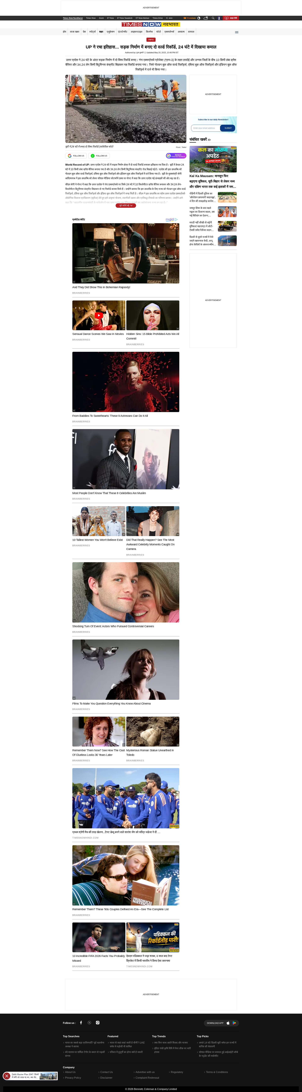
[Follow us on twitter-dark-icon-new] (89, 1023)
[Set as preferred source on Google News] (176, 155)
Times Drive (158, 18)
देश (84, 31)
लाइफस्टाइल (136, 31)
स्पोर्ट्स (92, 31)
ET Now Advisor (142, 18)
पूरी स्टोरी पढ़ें (124, 205)
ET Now (110, 18)
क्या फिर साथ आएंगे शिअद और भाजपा (171, 1042)
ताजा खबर (74, 31)
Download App (215, 1023)
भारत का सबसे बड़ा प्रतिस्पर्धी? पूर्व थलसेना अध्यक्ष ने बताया (84, 1044)
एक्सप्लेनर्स (169, 31)
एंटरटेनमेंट (122, 31)
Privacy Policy (73, 1077)
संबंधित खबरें (198, 139)
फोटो (158, 31)
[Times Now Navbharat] (151, 24)
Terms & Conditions (217, 1072)
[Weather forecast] (206, 18)
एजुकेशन (111, 31)
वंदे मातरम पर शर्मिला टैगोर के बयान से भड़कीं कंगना (85, 1054)
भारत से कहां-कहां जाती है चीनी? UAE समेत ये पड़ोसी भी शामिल (127, 1044)
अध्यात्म (181, 31)
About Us (70, 1072)
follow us (78, 156)
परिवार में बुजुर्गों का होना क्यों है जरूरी (126, 1052)
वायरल (191, 31)
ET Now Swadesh (124, 18)
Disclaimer (106, 1077)
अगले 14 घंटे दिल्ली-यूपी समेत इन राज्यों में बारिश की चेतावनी (217, 1044)
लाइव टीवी (233, 18)
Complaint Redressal (147, 1077)
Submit (228, 128)
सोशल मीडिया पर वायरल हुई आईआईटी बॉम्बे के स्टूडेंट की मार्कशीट (218, 1054)
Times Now (91, 18)
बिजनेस (149, 31)
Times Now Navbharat (73, 18)
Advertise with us (145, 1072)
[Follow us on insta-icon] (98, 1023)
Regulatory (177, 1072)
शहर (101, 31)
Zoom (101, 18)
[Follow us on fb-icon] (81, 1023)
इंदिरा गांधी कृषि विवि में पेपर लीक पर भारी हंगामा (172, 1050)
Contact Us (106, 1072)
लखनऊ (151, 40)
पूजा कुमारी (140, 52)
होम (64, 31)
